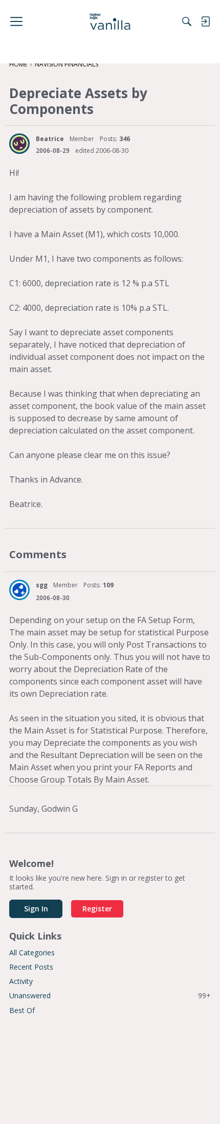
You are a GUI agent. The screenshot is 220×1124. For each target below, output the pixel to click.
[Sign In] (205, 21)
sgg (42, 585)
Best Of (22, 1010)
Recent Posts (31, 967)
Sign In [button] (36, 908)
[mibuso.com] (110, 21)
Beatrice (50, 138)
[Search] (187, 21)
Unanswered (110, 995)
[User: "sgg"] (19, 590)
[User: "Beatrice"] (19, 143)
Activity (21, 981)
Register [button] (97, 908)
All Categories (32, 952)
